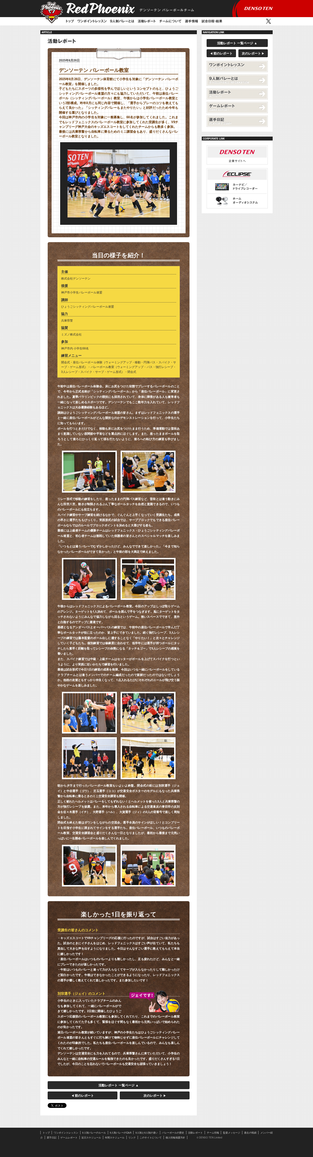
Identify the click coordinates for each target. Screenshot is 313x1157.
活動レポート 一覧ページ (116, 1085)
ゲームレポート (237, 107)
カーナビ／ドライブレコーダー (237, 187)
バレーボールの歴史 (173, 1132)
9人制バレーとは (237, 80)
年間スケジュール (114, 1137)
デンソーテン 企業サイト (237, 154)
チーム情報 (213, 1132)
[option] (118, 184)
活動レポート (146, 21)
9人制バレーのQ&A (121, 1132)
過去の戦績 (250, 1132)
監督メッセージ (231, 1132)
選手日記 (237, 121)
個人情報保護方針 (175, 1137)
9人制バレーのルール (94, 1132)
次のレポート (153, 1095)
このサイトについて (151, 1137)
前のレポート (84, 1095)
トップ (70, 21)
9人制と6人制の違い (146, 1132)
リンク (132, 1137)
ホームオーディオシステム (237, 200)
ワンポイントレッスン (92, 21)
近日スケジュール (91, 1137)
